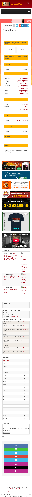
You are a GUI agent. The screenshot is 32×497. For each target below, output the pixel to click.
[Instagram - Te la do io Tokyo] (16, 464)
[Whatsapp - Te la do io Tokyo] (16, 449)
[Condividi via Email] (14, 25)
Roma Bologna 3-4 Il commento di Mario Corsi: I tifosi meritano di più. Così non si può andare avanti (11, 256)
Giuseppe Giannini (23, 93)
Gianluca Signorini (23, 86)
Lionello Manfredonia (22, 82)
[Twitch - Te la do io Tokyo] (16, 471)
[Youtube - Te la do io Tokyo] (16, 456)
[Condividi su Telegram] (17, 25)
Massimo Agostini (23, 111)
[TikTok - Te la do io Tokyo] (16, 467)
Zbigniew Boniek (23, 95)
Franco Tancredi (23, 78)
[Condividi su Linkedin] (22, 25)
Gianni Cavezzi (24, 109)
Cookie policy (13, 488)
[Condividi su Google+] (20, 25)
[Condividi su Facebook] (25, 25)
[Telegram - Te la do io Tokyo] (16, 453)
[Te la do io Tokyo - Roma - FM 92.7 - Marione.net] (13, 4)
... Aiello (26, 106)
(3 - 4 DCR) (26, 329)
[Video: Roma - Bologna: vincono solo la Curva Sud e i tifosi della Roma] (24, 279)
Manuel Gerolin (24, 83)
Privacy (20, 488)
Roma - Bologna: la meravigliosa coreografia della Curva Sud (11, 290)
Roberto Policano (23, 107)
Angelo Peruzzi (24, 104)
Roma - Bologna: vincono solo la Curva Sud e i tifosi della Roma (11, 277)
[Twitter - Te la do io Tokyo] (16, 460)
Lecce (4, 306)
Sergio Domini (24, 88)
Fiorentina (12, 316)
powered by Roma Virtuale (16, 491)
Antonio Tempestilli (23, 80)
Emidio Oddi (24, 85)
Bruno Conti (24, 91)
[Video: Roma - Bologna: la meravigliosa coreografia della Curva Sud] (24, 291)
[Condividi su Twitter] (28, 25)
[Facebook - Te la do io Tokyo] (16, 446)
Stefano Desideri (23, 90)
